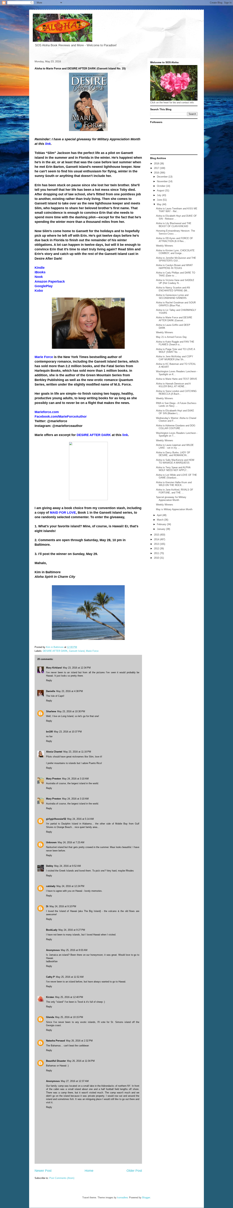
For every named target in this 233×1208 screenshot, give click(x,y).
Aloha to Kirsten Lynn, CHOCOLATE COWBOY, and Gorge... (175, 252)
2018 (157, 163)
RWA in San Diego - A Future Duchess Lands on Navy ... (176, 404)
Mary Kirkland (54, 667)
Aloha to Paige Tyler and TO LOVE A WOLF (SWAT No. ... (175, 350)
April (159, 515)
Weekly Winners (164, 245)
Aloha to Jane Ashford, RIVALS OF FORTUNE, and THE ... (174, 491)
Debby (49, 866)
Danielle (50, 691)
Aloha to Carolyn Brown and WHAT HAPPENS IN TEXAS (174, 266)
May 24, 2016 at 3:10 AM (75, 778)
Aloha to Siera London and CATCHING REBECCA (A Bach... (176, 392)
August (161, 190)
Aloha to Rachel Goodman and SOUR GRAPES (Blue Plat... (176, 304)
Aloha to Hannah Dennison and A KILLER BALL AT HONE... (173, 385)
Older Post (134, 1170)
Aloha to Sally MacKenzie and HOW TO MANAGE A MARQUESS (175, 461)
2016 (157, 172)
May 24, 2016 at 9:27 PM (71, 930)
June (160, 199)
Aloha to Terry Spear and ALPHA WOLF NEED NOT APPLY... (173, 469)
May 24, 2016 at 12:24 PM (70, 886)
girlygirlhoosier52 (56, 819)
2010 (157, 557)
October (161, 186)
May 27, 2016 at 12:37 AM (75, 1081)
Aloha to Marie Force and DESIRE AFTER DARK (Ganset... (174, 319)
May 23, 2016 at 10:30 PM (71, 711)
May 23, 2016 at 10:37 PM (68, 731)
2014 (157, 539)
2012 (157, 548)
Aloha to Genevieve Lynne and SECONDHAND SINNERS (172, 296)
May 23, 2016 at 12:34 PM (77, 667)
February (162, 524)
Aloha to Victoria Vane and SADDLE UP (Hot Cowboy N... (175, 281)
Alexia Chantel (54, 751)
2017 (157, 168)
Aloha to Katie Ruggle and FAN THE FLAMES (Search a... (175, 343)
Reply (49, 680)
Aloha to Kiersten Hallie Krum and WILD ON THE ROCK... (174, 484)
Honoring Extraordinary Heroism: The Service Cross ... (175, 232)
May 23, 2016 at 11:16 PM (77, 751)
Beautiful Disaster (56, 1061)
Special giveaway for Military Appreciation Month (171, 498)
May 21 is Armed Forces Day (171, 337)
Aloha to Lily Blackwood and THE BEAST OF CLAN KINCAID (173, 225)
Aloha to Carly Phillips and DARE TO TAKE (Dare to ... (175, 274)
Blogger (146, 1197)
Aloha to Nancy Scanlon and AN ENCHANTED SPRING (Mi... (173, 289)
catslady (50, 886)
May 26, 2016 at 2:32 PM (79, 1040)
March (160, 519)
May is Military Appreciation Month (174, 509)
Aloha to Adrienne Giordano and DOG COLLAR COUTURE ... (175, 427)
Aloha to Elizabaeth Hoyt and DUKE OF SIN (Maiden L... (175, 412)
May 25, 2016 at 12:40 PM (69, 997)
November (162, 181)
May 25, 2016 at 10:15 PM (69, 1017)
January (161, 529)
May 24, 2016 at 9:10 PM (63, 906)
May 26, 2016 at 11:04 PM (81, 1061)
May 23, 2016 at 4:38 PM (69, 691)
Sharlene (51, 711)
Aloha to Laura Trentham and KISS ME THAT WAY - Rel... (176, 210)
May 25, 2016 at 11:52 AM (70, 977)
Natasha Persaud (55, 1040)
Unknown (51, 842)
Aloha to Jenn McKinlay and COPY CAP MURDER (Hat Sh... (174, 358)
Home (89, 1170)
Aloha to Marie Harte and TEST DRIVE (176, 379)
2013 (157, 544)
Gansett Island (76, 651)
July (159, 195)
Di (47, 906)
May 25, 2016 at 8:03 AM (74, 950)
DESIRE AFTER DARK (55, 651)
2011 (157, 553)
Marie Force (92, 651)
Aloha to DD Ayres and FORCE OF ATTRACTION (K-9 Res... (174, 240)
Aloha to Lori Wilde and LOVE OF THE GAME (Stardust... (176, 476)
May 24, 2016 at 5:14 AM (80, 819)
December (162, 176)
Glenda (50, 1017)
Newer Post (43, 1170)
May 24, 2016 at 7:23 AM (71, 842)
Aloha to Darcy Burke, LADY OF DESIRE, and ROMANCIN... (173, 454)
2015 (157, 534)
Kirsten (50, 997)
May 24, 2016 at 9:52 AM (67, 866)
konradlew (122, 1197)
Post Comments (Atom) (61, 1178)
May (159, 204)
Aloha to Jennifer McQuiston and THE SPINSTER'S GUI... (176, 259)
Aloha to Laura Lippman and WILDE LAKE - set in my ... (175, 446)
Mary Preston (53, 778)
